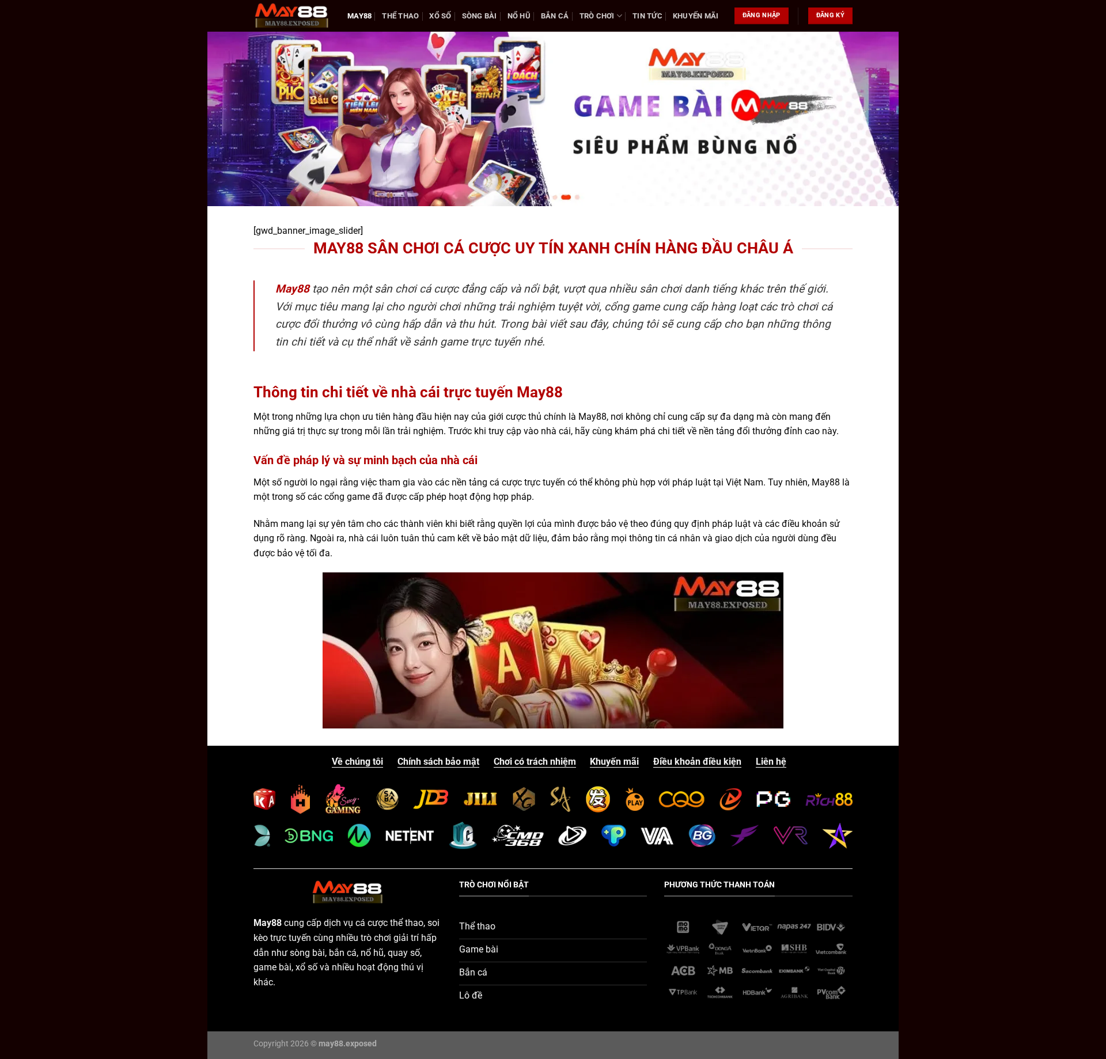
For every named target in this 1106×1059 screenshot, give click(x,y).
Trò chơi (597, 16)
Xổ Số (440, 16)
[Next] (870, 118)
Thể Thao (400, 16)
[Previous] (235, 118)
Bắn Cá (555, 16)
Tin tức (647, 16)
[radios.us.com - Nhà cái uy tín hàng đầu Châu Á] (291, 16)
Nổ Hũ (519, 16)
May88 (359, 16)
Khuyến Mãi (696, 16)
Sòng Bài (479, 16)
